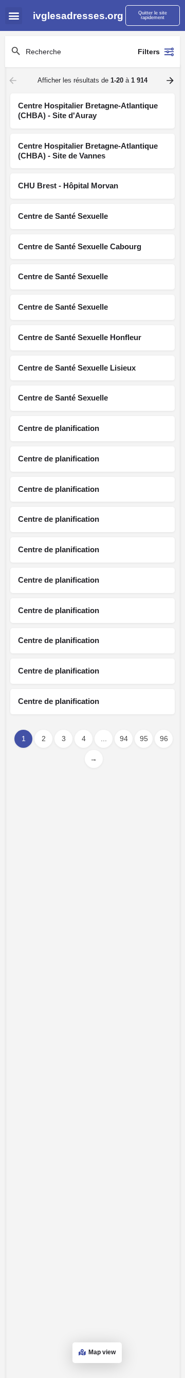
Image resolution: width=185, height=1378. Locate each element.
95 (144, 738)
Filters (149, 51)
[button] (13, 15)
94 (124, 738)
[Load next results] (171, 80)
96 (164, 738)
